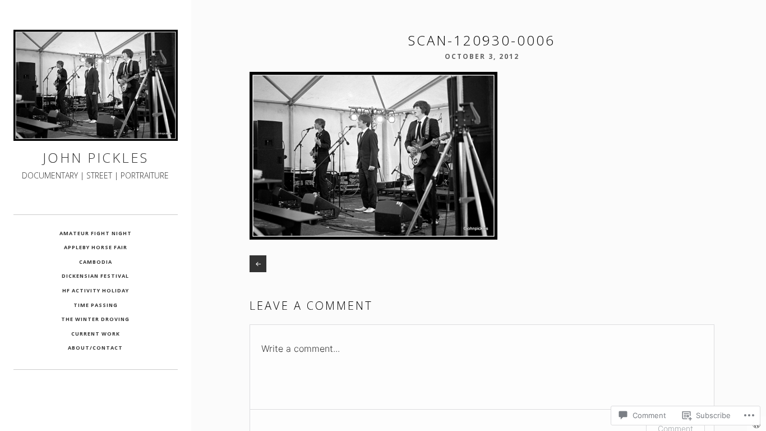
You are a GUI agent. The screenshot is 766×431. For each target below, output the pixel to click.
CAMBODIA (95, 261)
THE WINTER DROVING (95, 319)
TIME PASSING (95, 305)
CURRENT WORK (95, 333)
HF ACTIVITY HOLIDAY (95, 290)
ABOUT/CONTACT (95, 347)
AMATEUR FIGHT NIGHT (95, 233)
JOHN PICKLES (96, 157)
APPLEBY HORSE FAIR (95, 247)
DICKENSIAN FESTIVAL (95, 275)
